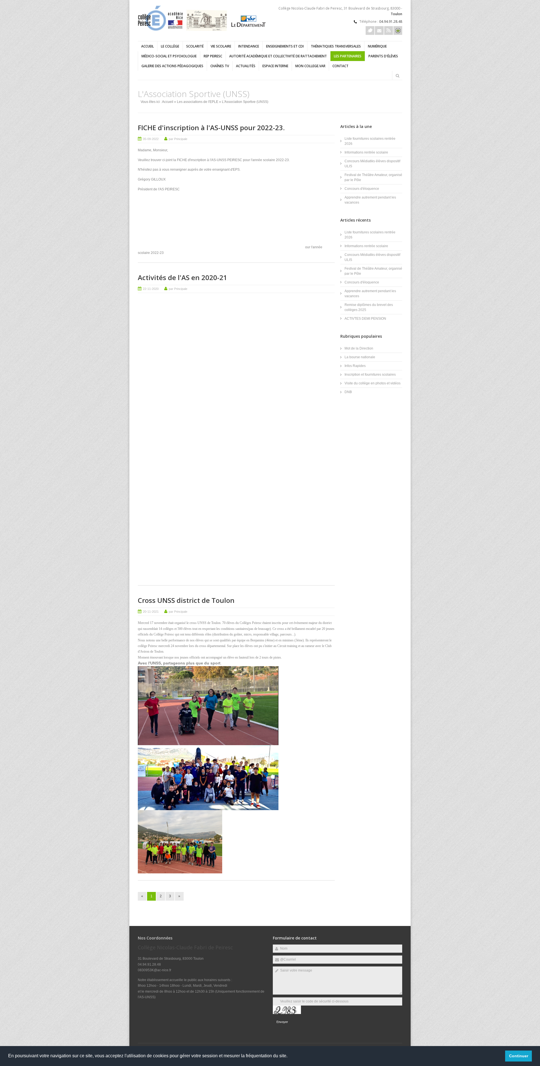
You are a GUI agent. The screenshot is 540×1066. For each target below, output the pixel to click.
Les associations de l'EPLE (197, 102)
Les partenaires (347, 56)
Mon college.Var (310, 66)
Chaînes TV (219, 66)
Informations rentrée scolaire (366, 152)
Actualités (245, 66)
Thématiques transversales (336, 46)
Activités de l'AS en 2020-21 (182, 277)
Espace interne (275, 66)
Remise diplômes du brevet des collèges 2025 (369, 307)
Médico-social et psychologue (169, 56)
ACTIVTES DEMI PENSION (365, 319)
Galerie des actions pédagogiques (172, 66)
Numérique (377, 46)
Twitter (370, 30)
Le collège (170, 46)
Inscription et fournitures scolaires (370, 375)
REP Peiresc (213, 56)
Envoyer (282, 1022)
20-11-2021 (151, 611)
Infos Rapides (355, 366)
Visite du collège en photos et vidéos (372, 383)
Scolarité (195, 46)
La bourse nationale (360, 357)
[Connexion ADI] (397, 30)
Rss (388, 30)
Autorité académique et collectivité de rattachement (278, 56)
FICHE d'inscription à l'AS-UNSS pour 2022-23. (211, 127)
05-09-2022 (151, 139)
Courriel (379, 30)
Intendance (248, 46)
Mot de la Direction (359, 348)
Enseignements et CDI (285, 46)
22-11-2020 (151, 288)
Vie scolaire (221, 46)
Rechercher (397, 75)
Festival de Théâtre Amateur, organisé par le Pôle (373, 177)
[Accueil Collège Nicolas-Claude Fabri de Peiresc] (202, 30)
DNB (348, 392)
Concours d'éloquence (362, 189)
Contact (340, 66)
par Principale (178, 139)
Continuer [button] (518, 1056)
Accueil (147, 46)
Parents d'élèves (383, 56)
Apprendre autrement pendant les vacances (370, 199)
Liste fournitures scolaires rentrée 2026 (370, 141)
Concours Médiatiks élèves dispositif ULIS (372, 163)
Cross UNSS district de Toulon (186, 600)
